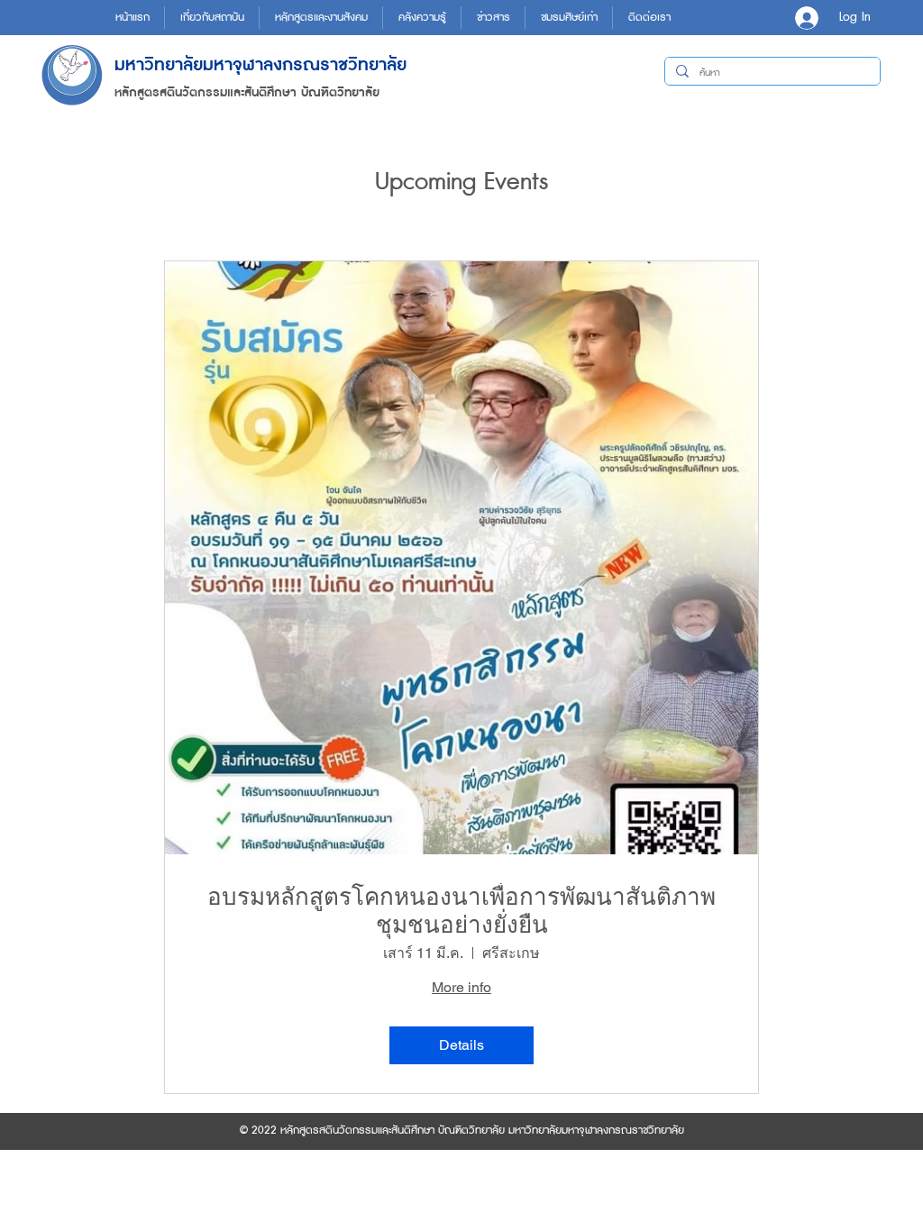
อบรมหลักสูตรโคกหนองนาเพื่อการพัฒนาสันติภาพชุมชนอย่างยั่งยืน (461, 910)
